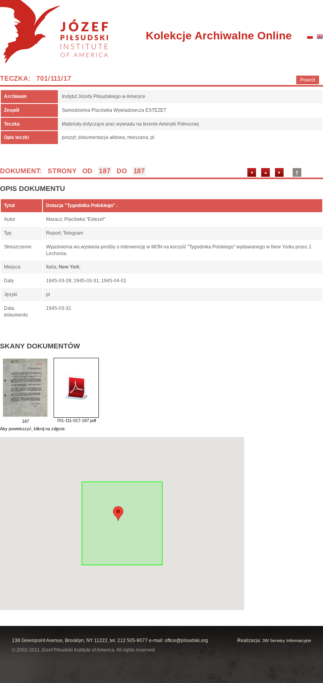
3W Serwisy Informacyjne (286, 640)
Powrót (307, 80)
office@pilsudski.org (186, 640)
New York (69, 267)
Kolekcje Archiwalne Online (219, 36)
